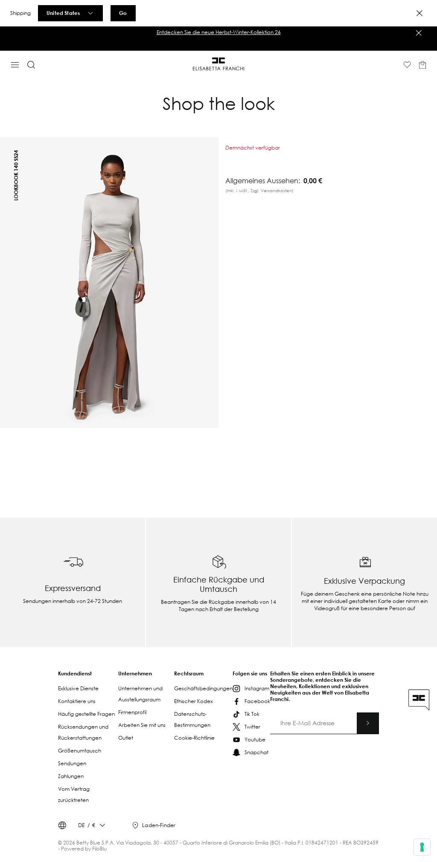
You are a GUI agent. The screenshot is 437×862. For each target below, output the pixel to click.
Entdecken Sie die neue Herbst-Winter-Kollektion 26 (219, 32)
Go (123, 12)
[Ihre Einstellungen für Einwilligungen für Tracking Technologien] (422, 847)
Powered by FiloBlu (84, 848)
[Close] (419, 13)
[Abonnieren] (368, 723)
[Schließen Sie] (418, 32)
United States (63, 12)
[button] (218, 32)
